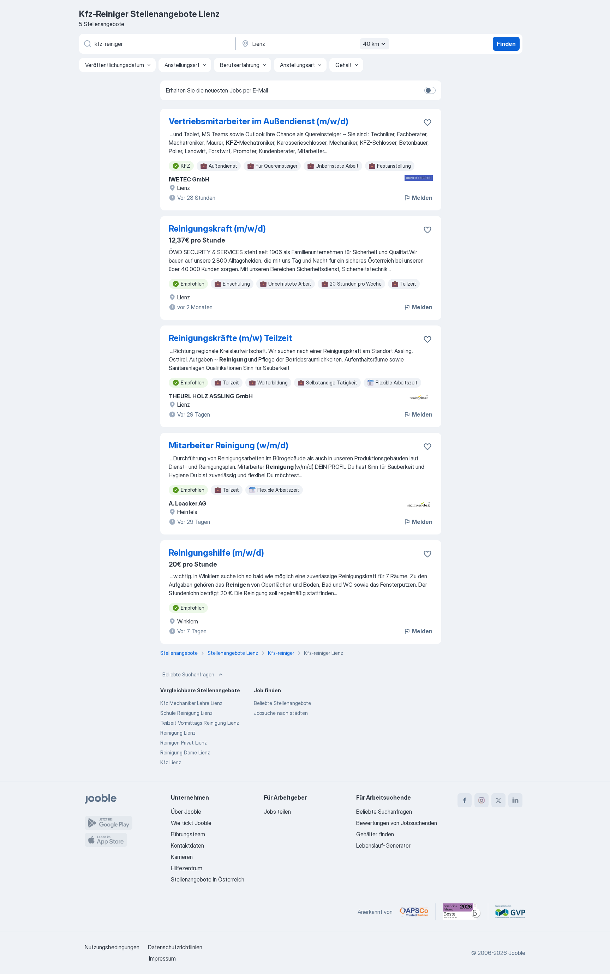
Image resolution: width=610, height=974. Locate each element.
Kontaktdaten (187, 845)
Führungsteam (188, 834)
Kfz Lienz (170, 762)
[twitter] (498, 800)
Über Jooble (186, 811)
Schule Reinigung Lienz (186, 713)
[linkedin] (515, 800)
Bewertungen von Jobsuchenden (396, 822)
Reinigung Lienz (178, 733)
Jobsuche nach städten (281, 713)
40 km (371, 43)
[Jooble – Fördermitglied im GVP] (510, 911)
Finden (506, 43)
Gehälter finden (375, 834)
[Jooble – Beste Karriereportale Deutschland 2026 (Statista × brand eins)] (462, 911)
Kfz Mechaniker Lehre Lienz (191, 703)
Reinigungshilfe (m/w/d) (216, 553)
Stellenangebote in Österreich (207, 879)
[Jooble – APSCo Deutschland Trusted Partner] (414, 911)
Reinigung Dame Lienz (185, 752)
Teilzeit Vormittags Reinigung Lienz (199, 723)
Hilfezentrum (186, 868)
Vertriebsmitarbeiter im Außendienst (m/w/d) (258, 121)
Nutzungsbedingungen (112, 947)
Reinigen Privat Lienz (183, 743)
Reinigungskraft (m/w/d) (217, 228)
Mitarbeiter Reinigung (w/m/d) (228, 445)
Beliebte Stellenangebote (282, 703)
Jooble (516, 952)
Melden (422, 197)
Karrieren (182, 856)
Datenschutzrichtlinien (175, 947)
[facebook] (465, 800)
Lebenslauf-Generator (383, 845)
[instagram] (481, 800)
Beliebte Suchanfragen (188, 674)
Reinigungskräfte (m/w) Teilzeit (230, 338)
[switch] (430, 90)
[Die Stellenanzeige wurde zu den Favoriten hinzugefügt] (427, 122)
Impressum (162, 958)
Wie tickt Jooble (191, 822)
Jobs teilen (277, 811)
